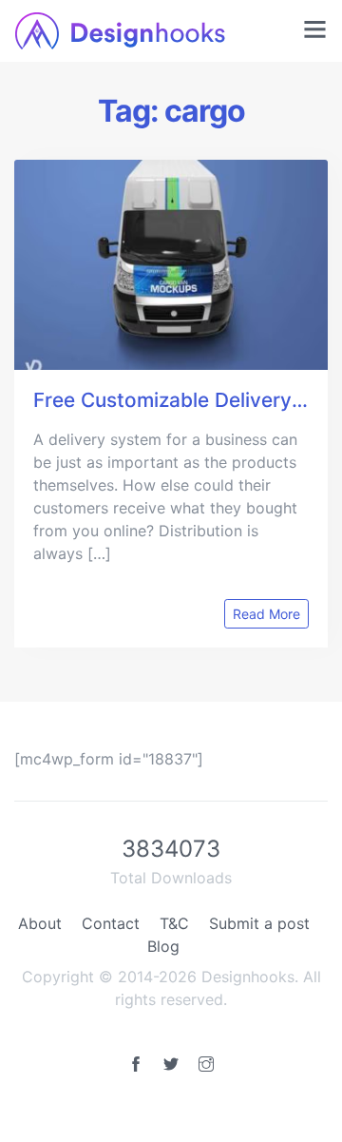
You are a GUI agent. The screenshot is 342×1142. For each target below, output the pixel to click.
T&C (174, 923)
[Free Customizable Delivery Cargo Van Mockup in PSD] (171, 265)
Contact (111, 923)
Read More (266, 614)
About (40, 923)
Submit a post (259, 923)
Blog (163, 946)
